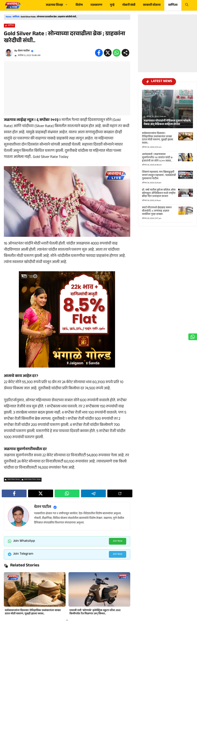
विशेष (79, 5)
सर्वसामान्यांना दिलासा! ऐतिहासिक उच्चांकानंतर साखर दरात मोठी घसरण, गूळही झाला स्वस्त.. (33, 612)
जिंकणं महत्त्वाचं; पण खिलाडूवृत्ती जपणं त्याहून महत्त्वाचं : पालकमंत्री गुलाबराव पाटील (159, 175)
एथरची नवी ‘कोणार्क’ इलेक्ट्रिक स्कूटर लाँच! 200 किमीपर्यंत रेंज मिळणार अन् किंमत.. (95, 612)
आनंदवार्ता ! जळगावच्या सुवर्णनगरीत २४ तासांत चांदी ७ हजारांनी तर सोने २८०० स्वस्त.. (157, 157)
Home (8, 17)
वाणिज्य (173, 5)
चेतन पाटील (24, 51)
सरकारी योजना (151, 5)
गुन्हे (112, 5)
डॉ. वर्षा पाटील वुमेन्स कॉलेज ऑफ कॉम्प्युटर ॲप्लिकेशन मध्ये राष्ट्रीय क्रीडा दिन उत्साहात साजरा (159, 193)
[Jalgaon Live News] (13, 5)
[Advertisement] (67, 88)
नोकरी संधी (128, 5)
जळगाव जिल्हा (54, 5)
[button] (186, 5)
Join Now (117, 541)
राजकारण (96, 5)
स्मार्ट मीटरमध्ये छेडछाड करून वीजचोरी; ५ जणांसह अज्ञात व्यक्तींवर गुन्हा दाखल (157, 211)
